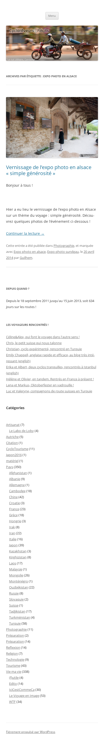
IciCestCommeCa (22, 689)
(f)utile (14, 677)
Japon (13, 545)
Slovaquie (16, 599)
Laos (12, 563)
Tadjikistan (17, 611)
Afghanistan (18, 473)
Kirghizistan (18, 557)
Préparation (15, 635)
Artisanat (13, 424)
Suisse (13, 605)
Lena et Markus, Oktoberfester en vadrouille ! (40, 385)
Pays (9, 467)
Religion (12, 653)
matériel (12, 461)
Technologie (15, 659)
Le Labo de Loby (21, 430)
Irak (12, 527)
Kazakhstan (18, 551)
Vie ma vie (13, 671)
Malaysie (15, 569)
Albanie (14, 479)
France (14, 509)
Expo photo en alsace (30, 251)
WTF (12, 701)
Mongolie (16, 575)
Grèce (13, 515)
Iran (12, 533)
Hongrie (15, 521)
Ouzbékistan (18, 587)
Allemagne (17, 485)
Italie (12, 539)
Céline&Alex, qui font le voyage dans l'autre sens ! (43, 337)
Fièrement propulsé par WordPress (30, 732)
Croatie (14, 503)
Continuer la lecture (25, 233)
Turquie (15, 623)
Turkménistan (19, 617)
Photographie (64, 245)
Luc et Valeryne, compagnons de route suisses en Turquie (49, 391)
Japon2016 (14, 455)
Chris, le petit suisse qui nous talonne (34, 343)
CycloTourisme (17, 449)
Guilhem (26, 257)
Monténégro (18, 581)
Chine (13, 497)
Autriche (12, 436)
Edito (13, 683)
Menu (52, 16)
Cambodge (17, 491)
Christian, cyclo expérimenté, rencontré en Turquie (44, 349)
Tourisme (13, 665)
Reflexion (13, 647)
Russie (14, 593)
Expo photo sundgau (63, 251)
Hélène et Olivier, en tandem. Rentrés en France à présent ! (50, 379)
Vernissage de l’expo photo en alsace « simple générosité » (48, 170)
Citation (12, 442)
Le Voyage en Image (24, 695)
